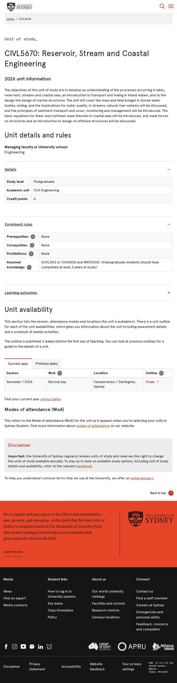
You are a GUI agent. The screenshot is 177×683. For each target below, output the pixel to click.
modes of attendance (93, 426)
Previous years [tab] (47, 363)
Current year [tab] (18, 364)
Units (10, 18)
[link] (22, 591)
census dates (50, 399)
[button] (162, 7)
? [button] (33, 236)
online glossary (142, 478)
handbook (84, 466)
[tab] (88, 169)
